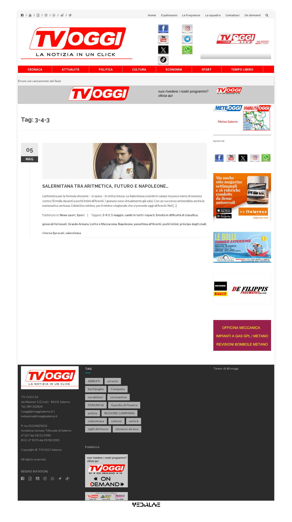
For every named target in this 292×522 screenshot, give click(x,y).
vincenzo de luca (127, 429)
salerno (116, 421)
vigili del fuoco (98, 429)
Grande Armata (78, 224)
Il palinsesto (169, 15)
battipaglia (96, 389)
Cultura (139, 69)
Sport (207, 69)
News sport (67, 215)
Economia (174, 69)
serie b (133, 421)
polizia (92, 413)
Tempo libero (242, 69)
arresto (112, 381)
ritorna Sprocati (53, 233)
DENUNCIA (96, 405)
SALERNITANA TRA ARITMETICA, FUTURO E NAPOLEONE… (105, 186)
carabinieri (95, 397)
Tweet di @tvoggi (226, 368)
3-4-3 (106, 215)
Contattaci (233, 15)
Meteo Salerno (228, 121)
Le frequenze (191, 15)
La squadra (213, 15)
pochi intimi (170, 224)
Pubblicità (92, 447)
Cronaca (35, 69)
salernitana (73, 233)
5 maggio (117, 215)
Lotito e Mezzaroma (103, 224)
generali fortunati (54, 224)
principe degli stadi (193, 224)
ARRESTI (94, 381)
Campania (118, 389)
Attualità (70, 69)
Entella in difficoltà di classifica (177, 215)
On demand (253, 15)
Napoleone (125, 224)
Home (152, 15)
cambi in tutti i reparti (140, 215)
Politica (106, 69)
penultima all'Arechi (147, 224)
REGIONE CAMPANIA (119, 413)
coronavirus (118, 397)
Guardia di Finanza (124, 405)
